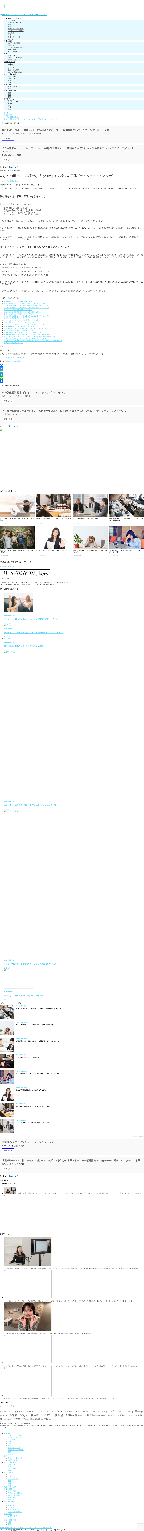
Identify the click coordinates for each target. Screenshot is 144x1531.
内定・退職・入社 (14, 51)
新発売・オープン (128, 1415)
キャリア (39, 1412)
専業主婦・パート (14, 37)
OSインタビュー (7, 1412)
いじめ (10, 64)
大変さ (80, 1415)
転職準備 (11, 45)
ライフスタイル (9, 99)
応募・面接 (12, 49)
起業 (9, 24)
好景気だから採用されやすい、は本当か (18, 310)
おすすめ (16, 1411)
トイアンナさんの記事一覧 (13, 343)
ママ (92, 1412)
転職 (38, 1419)
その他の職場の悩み (15, 72)
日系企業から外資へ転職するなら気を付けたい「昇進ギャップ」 (26, 306)
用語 (9, 1483)
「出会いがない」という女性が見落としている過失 (22, 320)
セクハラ (11, 68)
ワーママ (11, 33)
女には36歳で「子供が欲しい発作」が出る (19, 314)
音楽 (9, 109)
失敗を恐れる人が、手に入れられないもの (19, 322)
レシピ (114, 1411)
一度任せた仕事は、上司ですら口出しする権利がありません (25, 303)
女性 (84, 1415)
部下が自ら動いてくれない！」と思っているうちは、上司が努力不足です (30, 334)
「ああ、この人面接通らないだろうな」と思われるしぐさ (24, 324)
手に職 (116, 1415)
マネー (10, 105)
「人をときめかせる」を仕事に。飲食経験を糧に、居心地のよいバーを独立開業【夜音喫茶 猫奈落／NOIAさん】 (47, 1333)
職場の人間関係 (9, 62)
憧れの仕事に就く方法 (105, 1416)
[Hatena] (72, 374)
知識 (9, 1419)
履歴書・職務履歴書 (15, 47)
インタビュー (33, 1412)
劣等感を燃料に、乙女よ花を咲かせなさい (19, 326)
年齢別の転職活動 (14, 43)
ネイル (76, 1412)
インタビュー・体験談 (16, 31)
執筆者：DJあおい (20, 1415)
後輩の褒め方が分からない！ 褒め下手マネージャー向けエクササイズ (29, 328)
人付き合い (124, 1411)
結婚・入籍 (12, 76)
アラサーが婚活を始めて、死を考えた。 (18, 318)
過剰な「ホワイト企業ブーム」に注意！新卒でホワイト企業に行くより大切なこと (33, 341)
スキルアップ (12, 20)
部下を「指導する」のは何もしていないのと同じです (23, 332)
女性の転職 (8, 41)
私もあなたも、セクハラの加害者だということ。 (21, 330)
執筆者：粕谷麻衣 (66, 1415)
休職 (9, 95)
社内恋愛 (15, 1419)
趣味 (34, 1419)
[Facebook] (72, 365)
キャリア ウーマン (14, 22)
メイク (106, 1411)
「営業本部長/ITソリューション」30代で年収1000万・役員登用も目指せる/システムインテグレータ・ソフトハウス (64, 410)
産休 (9, 80)
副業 (9, 27)
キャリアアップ (49, 1412)
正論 (4, 1419)
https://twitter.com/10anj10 (14, 361)
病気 (6, 1419)
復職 (9, 97)
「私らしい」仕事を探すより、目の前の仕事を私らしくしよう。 (26, 339)
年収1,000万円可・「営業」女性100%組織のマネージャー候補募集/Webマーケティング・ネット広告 (55, 130)
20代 (1, 1412)
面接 (46, 1419)
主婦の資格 (12, 55)
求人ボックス (13, 167)
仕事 (135, 1411)
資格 (5, 53)
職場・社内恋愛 (13, 70)
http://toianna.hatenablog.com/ (15, 357)
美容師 (27, 1419)
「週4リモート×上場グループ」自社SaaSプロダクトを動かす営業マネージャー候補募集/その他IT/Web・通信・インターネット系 (71, 1160)
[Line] (72, 377)
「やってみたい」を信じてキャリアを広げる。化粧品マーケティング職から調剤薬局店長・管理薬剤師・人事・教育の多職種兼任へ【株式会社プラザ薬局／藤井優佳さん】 (68, 1301)
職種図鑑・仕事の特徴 (16, 29)
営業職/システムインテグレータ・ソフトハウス (28, 1142)
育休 (9, 82)
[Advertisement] (59, 472)
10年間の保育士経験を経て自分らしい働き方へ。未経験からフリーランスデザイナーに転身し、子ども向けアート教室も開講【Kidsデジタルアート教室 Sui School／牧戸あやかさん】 (71, 1268)
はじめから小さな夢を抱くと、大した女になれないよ (23, 312)
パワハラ (11, 66)
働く (7, 1415)
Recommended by (136, 558)
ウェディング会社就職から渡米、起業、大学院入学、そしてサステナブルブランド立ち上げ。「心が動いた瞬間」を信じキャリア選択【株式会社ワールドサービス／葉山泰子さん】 (71, 1366)
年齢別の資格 (12, 60)
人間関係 (129, 1411)
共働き (10, 35)
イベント (24, 1412)
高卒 (50, 1419)
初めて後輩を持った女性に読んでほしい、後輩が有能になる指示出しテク (30, 337)
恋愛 (9, 107)
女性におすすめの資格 (16, 57)
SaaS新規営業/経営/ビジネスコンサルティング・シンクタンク (35, 392)
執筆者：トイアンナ (7, 566)
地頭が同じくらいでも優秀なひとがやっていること (22, 301)
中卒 (120, 1411)
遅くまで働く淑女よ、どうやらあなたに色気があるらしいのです (26, 316)
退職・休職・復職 (10, 91)
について (26, 1528)
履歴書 (90, 1415)
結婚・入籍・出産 (10, 74)
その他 (10, 39)
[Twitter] (72, 368)
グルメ (10, 103)
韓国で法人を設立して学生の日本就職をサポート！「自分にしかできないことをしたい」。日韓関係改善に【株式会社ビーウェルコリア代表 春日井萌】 (61, 1398)
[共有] (72, 381)
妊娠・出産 (12, 78)
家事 (9, 88)
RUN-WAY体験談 (10, 1487)
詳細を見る (8, 138)
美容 (23, 1419)
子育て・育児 (12, 86)
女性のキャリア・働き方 (12, 18)
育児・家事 (8, 84)
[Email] (72, 371)
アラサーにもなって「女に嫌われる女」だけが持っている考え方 (26, 308)
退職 (9, 93)
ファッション (85, 1412)
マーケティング (98, 1412)
